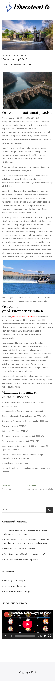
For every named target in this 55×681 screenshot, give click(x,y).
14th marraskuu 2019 (21, 65)
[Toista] (5, 635)
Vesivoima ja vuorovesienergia (15, 55)
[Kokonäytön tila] (49, 635)
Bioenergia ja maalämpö (14, 580)
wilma (6, 65)
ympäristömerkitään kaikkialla (24, 316)
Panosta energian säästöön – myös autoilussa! (24, 554)
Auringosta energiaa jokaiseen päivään (21, 559)
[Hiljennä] (44, 635)
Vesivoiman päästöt (15, 59)
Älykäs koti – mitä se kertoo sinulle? (19, 548)
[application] (27, 624)
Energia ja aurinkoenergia (15, 586)
